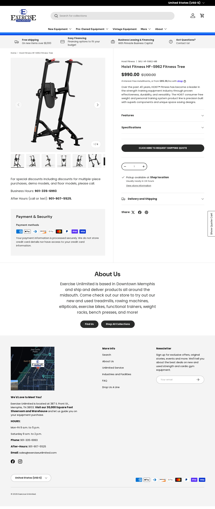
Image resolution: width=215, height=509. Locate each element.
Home (13, 53)
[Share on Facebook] (139, 212)
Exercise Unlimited (27, 494)
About (159, 29)
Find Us (89, 324)
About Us (108, 361)
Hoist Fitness (128, 61)
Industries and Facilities (116, 374)
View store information (138, 185)
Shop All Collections (118, 324)
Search (106, 354)
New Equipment (58, 29)
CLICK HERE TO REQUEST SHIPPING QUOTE (163, 148)
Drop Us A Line (111, 387)
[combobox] (113, 16)
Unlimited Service (113, 367)
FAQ (104, 380)
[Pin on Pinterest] (146, 212)
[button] (202, 15)
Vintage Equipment (125, 29)
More (144, 29)
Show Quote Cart (211, 224)
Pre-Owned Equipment (90, 29)
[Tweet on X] (133, 212)
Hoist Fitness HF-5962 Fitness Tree (36, 53)
